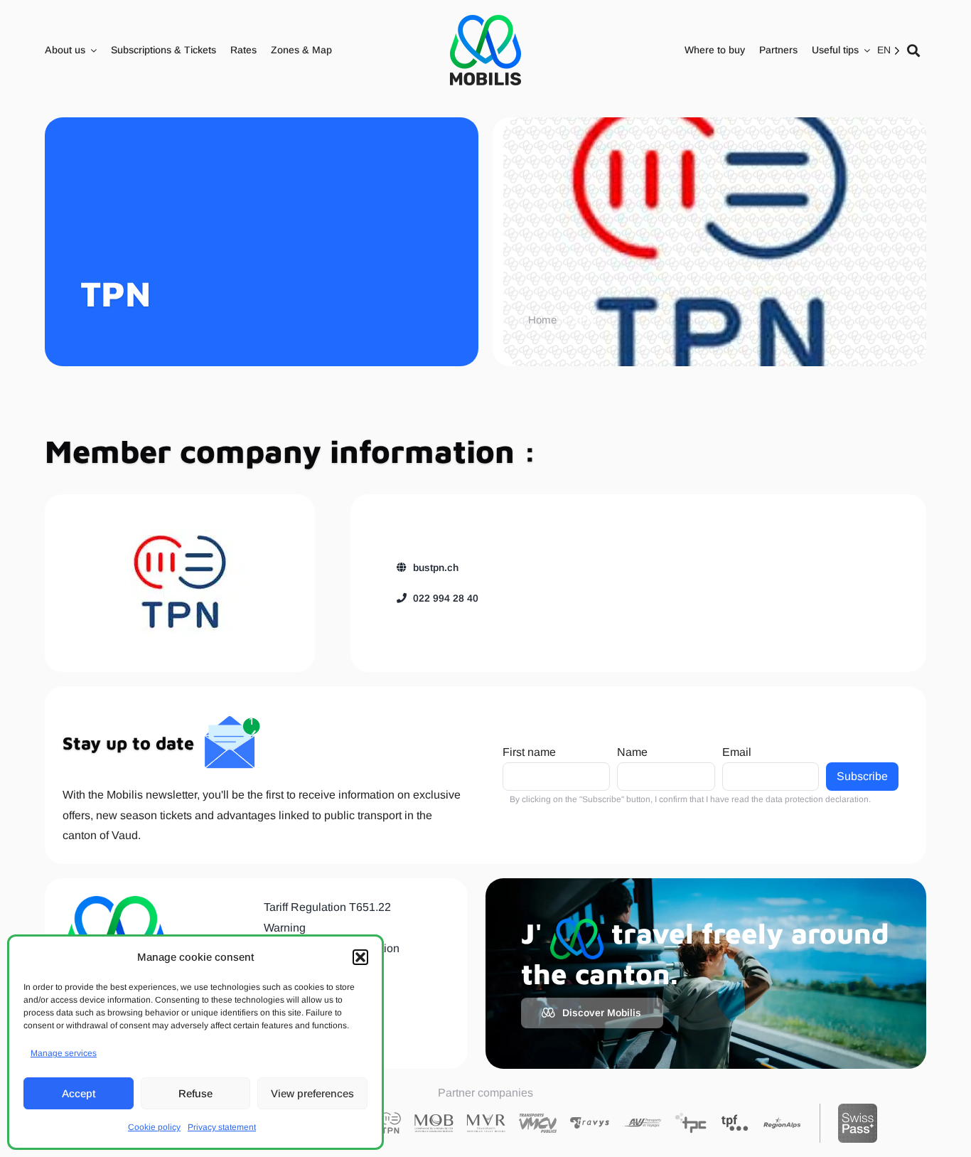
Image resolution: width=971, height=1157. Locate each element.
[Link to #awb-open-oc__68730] (913, 50)
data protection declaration (817, 799)
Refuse (195, 1093)
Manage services (64, 1053)
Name (632, 752)
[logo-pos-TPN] (179, 583)
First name (529, 752)
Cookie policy (154, 1127)
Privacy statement (222, 1127)
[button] (360, 957)
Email (736, 752)
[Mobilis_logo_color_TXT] (485, 50)
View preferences (312, 1093)
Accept (78, 1093)
